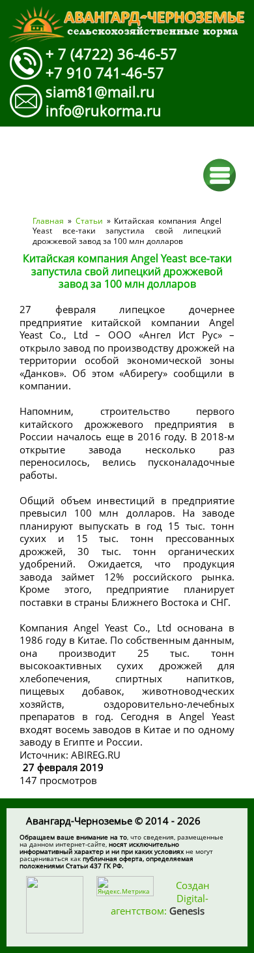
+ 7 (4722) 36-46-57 (111, 53)
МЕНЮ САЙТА (220, 175)
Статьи (89, 220)
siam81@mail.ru (100, 91)
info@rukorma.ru (104, 110)
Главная (48, 220)
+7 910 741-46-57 (105, 72)
